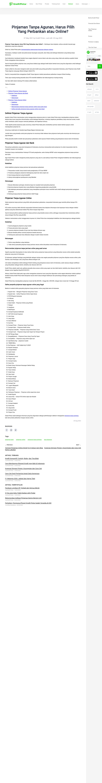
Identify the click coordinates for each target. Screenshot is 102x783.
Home (31, 4)
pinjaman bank (9, 439)
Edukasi (70, 4)
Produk (47, 4)
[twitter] (15, 431)
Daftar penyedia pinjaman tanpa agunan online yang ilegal (28, 109)
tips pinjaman (48, 439)
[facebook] (6, 431)
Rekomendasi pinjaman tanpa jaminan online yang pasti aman (29, 106)
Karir (64, 4)
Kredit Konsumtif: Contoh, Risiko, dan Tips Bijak (22, 458)
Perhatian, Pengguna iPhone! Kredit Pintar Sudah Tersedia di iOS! (28, 503)
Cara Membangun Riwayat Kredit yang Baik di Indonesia (25, 463)
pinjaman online (20, 439)
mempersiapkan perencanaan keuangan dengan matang (37, 49)
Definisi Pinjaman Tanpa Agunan (17, 91)
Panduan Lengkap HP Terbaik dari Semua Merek (22, 488)
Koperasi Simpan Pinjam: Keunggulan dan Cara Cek (23, 468)
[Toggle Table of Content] (6, 88)
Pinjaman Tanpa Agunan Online (17, 100)
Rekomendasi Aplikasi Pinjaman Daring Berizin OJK (23, 498)
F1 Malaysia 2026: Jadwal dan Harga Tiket (20, 479)
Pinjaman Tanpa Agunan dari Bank (18, 93)
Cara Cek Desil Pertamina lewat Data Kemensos (22, 474)
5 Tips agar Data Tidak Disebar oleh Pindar (20, 493)
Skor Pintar (39, 4)
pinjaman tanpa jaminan (71, 415)
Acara (77, 4)
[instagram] (11, 431)
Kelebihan (14, 95)
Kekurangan (14, 98)
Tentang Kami (56, 4)
